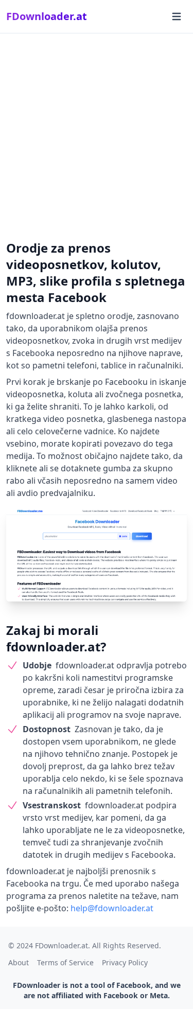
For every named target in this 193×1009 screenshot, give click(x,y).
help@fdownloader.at (112, 908)
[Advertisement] (96, 135)
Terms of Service (65, 962)
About (18, 962)
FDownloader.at (46, 16)
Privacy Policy (125, 962)
